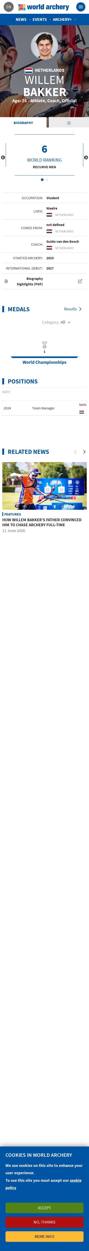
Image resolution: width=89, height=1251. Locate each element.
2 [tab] (47, 180)
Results (70, 308)
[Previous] (75, 451)
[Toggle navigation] (80, 6)
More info (44, 1236)
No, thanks (44, 1222)
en (8, 6)
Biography (23, 122)
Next (86, 157)
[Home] (44, 6)
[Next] (84, 451)
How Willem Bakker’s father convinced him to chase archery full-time (41, 522)
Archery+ (62, 19)
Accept (44, 1207)
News (21, 19)
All (63, 322)
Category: (51, 322)
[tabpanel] (44, 155)
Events (40, 19)
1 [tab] (42, 180)
